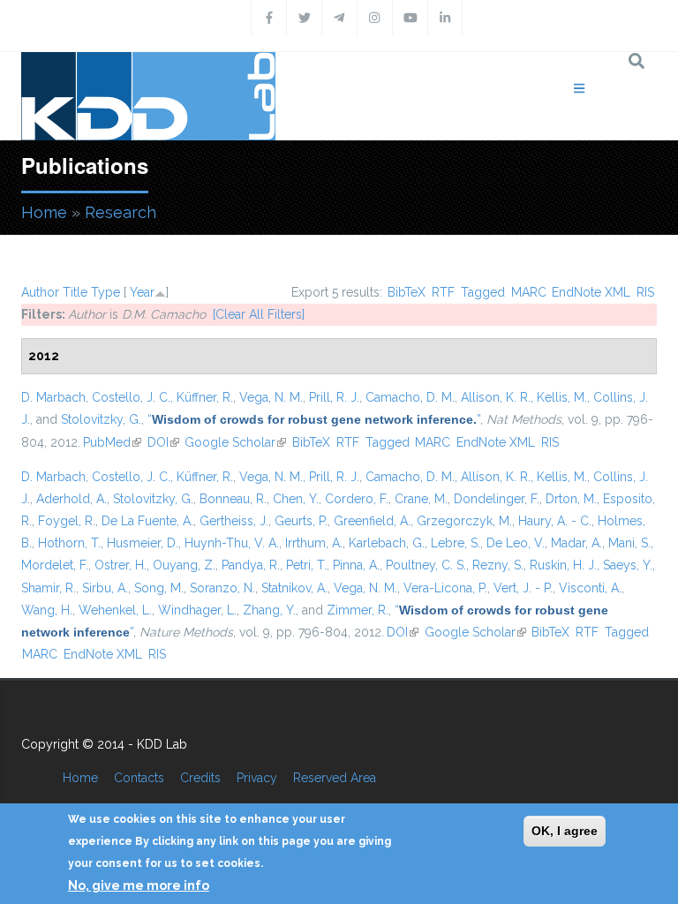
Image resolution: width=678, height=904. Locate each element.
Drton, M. (571, 499)
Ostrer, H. (120, 565)
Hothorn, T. (69, 543)
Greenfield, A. (372, 521)
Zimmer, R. (357, 610)
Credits (200, 778)
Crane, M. (421, 499)
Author (40, 292)
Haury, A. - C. (554, 521)
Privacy (257, 778)
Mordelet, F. (54, 565)
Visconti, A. (590, 588)
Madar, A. (576, 543)
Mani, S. (629, 543)
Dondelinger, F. (496, 499)
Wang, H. (46, 610)
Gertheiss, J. (234, 521)
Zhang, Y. (269, 610)
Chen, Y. (296, 499)
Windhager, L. (197, 610)
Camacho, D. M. (410, 397)
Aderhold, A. (71, 499)
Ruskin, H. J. (563, 565)
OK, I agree (564, 831)
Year (142, 292)
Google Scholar (235, 442)
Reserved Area (334, 778)
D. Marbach (53, 397)
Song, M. (159, 588)
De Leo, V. (515, 543)
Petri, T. (306, 565)
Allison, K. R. (496, 397)
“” (313, 419)
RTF (443, 292)
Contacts (139, 778)
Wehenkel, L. (115, 610)
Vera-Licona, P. (445, 588)
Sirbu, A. (105, 588)
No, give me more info (138, 885)
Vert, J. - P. (523, 588)
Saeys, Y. (627, 565)
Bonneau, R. (233, 499)
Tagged (483, 292)
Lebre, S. (455, 543)
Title (75, 292)
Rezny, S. (498, 565)
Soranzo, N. (222, 588)
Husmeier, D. (142, 543)
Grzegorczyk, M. (464, 521)
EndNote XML (591, 292)
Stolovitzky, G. (101, 419)
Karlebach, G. (387, 543)
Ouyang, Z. (184, 565)
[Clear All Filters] (259, 314)
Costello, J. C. (131, 397)
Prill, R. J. (334, 397)
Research (120, 212)
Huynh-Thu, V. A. (232, 543)
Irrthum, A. (314, 543)
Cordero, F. (356, 499)
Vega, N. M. (271, 397)
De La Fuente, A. (147, 521)
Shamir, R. (48, 588)
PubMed (112, 442)
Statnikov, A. (294, 588)
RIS (645, 292)
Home (44, 212)
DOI (163, 442)
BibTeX (407, 292)
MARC (528, 292)
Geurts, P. (301, 521)
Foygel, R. (66, 521)
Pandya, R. (251, 565)
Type (105, 292)
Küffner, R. (205, 397)
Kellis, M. (562, 397)
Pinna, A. (356, 565)
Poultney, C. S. (426, 565)
